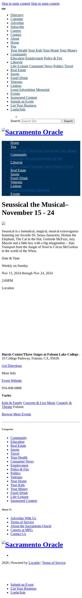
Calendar (16, 19)
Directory (17, 15)
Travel (68, 66)
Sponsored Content (23, 97)
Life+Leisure (19, 66)
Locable (34, 563)
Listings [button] (15, 86)
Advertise (17, 23)
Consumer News (40, 66)
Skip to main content (16, 3)
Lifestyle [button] (16, 62)
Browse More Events (16, 414)
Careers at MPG (21, 530)
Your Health (18, 50)
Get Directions (12, 366)
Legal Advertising (22, 90)
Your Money (68, 50)
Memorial (42, 90)
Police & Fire (53, 58)
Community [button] (18, 54)
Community (18, 438)
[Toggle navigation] (3, 8)
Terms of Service (22, 522)
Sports (14, 74)
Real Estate (18, 70)
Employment (34, 58)
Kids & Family (12, 403)
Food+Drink (19, 78)
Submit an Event (21, 101)
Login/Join (17, 109)
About (14, 38)
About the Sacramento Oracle (30, 526)
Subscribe (17, 27)
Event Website (12, 380)
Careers (15, 31)
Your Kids (35, 50)
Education (17, 58)
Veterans (16, 82)
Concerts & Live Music (39, 403)
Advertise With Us (23, 518)
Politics (58, 66)
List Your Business (23, 105)
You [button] (13, 46)
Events (15, 93)
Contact (15, 34)
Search (15, 121)
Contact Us (18, 534)
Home (14, 42)
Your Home (51, 50)
